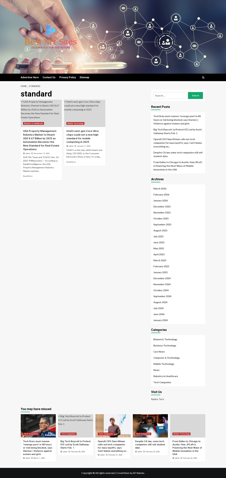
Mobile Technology (75, 123)
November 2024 (162, 284)
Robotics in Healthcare (33, 123)
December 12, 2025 (41, 153)
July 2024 (158, 308)
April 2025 (159, 254)
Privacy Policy (67, 77)
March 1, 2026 (39, 458)
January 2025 (160, 272)
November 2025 (162, 212)
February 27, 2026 (115, 455)
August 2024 (160, 302)
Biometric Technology (165, 339)
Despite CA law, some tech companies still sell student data (177, 154)
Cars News (159, 351)
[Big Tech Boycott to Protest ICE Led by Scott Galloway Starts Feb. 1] (75, 426)
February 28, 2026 (78, 452)
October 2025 (161, 218)
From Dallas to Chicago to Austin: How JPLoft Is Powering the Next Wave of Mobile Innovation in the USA (177, 166)
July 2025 (158, 236)
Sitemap (84, 77)
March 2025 (159, 260)
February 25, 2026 (153, 452)
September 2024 (162, 296)
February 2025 (161, 266)
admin (28, 153)
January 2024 (160, 320)
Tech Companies (162, 382)
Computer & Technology (166, 357)
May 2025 (158, 248)
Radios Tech (157, 399)
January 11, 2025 (83, 146)
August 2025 (160, 230)
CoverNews (123, 472)
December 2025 (162, 206)
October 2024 (161, 290)
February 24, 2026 (190, 458)
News (156, 370)
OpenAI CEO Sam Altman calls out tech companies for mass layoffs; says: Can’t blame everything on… (177, 143)
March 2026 (159, 188)
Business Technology (164, 345)
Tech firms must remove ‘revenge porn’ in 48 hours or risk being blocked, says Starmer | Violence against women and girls (177, 120)
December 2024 (162, 278)
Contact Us (49, 77)
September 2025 (162, 224)
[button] (203, 77)
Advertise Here (30, 77)
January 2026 (160, 200)
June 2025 (159, 242)
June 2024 (159, 314)
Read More (27, 176)
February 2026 (161, 194)
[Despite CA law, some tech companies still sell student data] (150, 426)
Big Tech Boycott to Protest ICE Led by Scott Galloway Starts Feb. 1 (177, 131)
